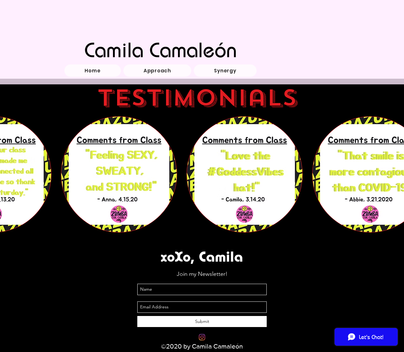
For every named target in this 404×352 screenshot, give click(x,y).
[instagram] (202, 337)
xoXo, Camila (202, 256)
